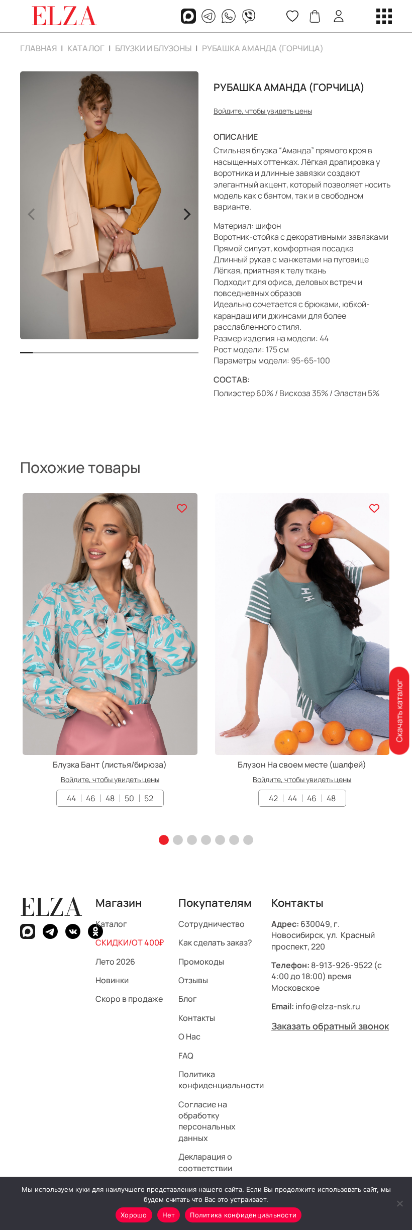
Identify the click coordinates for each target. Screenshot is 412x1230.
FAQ (185, 1055)
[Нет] (399, 1203)
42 (273, 798)
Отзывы (193, 980)
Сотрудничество (211, 923)
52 (148, 798)
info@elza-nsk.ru (327, 1006)
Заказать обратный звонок (330, 1026)
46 (90, 798)
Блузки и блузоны (153, 48)
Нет (168, 1215)
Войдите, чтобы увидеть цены (263, 111)
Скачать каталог (398, 710)
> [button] (186, 213)
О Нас (189, 1036)
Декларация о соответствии (205, 1162)
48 (110, 798)
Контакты (196, 1017)
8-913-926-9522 (341, 965)
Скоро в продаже (129, 998)
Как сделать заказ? (215, 942)
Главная (38, 48)
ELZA (51, 907)
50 (129, 798)
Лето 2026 (115, 961)
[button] (164, 840)
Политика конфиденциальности (221, 1080)
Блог (187, 998)
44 (71, 798)
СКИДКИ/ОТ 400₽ (129, 942)
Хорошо (134, 1215)
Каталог (86, 48)
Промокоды (201, 961)
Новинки (112, 980)
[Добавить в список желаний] (182, 508)
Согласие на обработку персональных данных (207, 1121)
